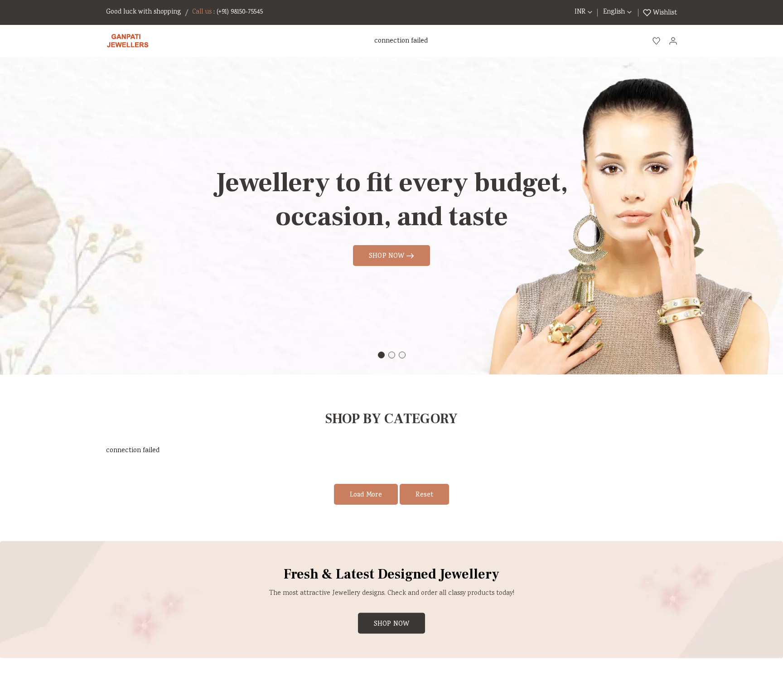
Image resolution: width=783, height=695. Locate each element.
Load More (366, 495)
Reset (424, 495)
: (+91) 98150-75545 (238, 12)
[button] (381, 355)
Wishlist (664, 13)
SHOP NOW (387, 256)
